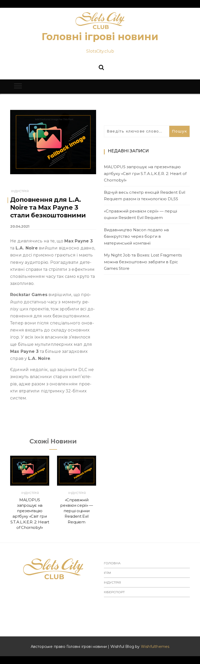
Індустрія (20, 191)
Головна (112, 563)
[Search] (101, 66)
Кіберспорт (114, 592)
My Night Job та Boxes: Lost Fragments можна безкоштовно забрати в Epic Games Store (143, 262)
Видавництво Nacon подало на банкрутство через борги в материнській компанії (136, 236)
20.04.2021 (19, 226)
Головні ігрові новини (100, 36)
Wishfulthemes (155, 646)
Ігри (107, 573)
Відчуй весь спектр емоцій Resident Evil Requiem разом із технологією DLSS (144, 196)
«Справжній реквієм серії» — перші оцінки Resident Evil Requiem (76, 510)
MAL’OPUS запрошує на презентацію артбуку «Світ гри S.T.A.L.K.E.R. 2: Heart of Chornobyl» (145, 173)
